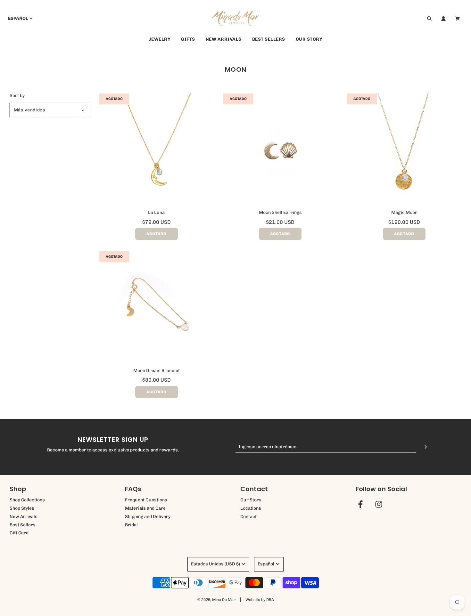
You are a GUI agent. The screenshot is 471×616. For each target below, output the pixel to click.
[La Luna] (156, 150)
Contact (248, 516)
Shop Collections (27, 500)
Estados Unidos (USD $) (215, 564)
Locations (250, 508)
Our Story (309, 39)
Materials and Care (145, 508)
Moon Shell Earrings (280, 212)
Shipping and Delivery (147, 516)
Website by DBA (259, 599)
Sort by (17, 95)
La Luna (156, 212)
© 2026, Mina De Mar (216, 599)
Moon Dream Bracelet (156, 370)
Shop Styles (22, 508)
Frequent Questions (146, 500)
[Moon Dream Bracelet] (156, 308)
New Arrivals (224, 39)
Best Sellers (268, 39)
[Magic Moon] (404, 150)
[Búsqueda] (429, 19)
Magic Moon (404, 212)
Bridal (131, 525)
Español (18, 18)
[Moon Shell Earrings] (280, 150)
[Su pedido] (458, 19)
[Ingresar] (443, 19)
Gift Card (19, 533)
